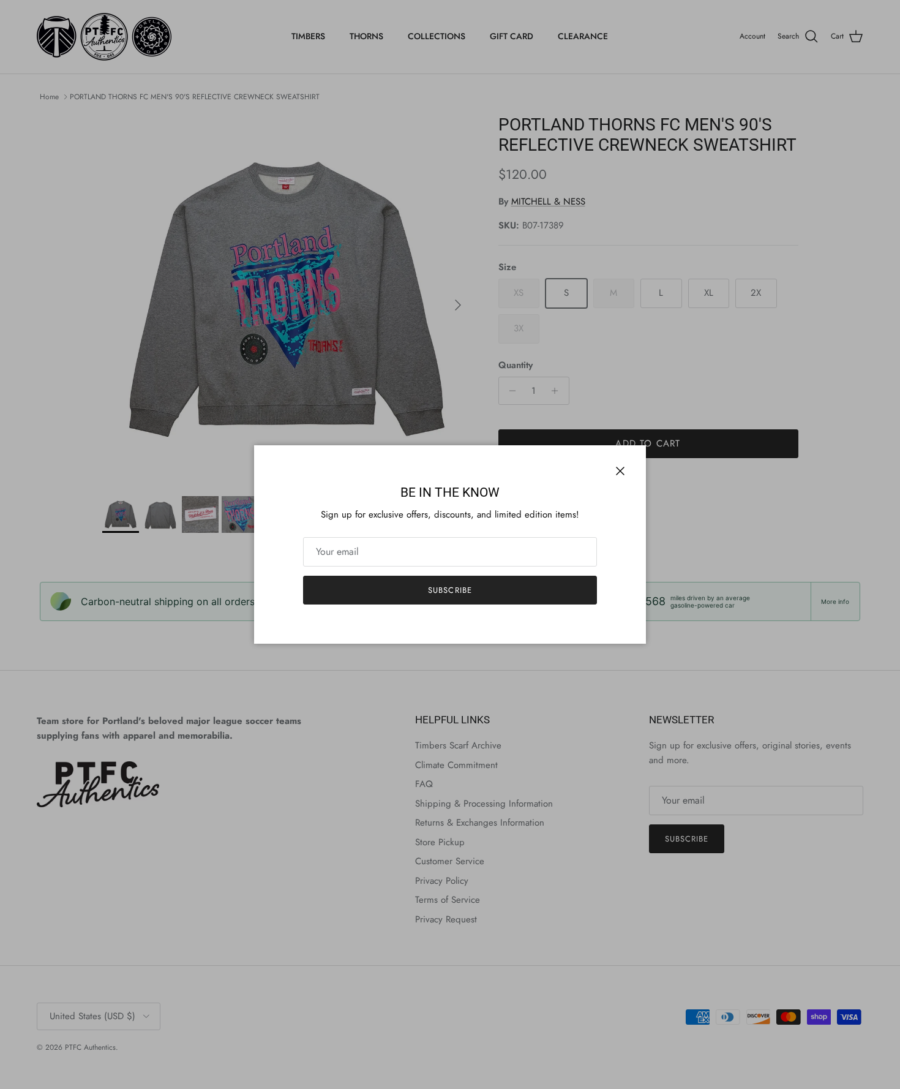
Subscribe (449, 590)
